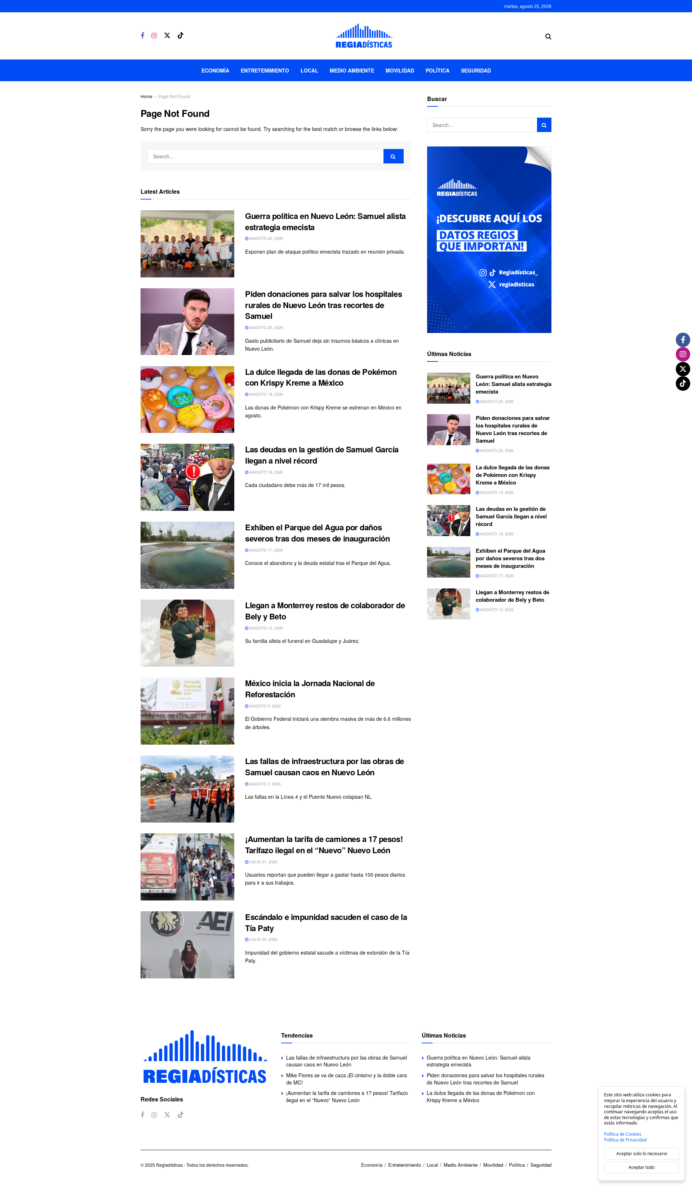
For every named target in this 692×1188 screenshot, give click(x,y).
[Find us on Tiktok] (180, 1115)
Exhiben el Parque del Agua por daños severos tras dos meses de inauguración (317, 532)
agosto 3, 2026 (264, 783)
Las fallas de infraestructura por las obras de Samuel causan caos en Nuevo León (324, 766)
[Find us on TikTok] (180, 35)
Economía (215, 70)
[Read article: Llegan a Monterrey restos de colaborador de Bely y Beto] (187, 633)
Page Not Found (174, 96)
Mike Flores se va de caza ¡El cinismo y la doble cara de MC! (346, 1078)
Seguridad (476, 70)
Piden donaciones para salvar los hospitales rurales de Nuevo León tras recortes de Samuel (323, 305)
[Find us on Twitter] (167, 35)
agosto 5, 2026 (264, 706)
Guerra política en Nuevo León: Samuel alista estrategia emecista (325, 221)
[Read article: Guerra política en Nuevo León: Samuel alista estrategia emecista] (187, 243)
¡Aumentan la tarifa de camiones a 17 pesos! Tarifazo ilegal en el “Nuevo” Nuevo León (324, 844)
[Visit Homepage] (364, 36)
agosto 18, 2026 (265, 472)
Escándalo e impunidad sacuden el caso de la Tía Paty (326, 922)
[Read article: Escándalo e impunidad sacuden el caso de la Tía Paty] (187, 944)
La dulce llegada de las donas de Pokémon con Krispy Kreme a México (320, 377)
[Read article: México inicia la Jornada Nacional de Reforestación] (187, 711)
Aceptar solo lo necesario (641, 1153)
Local (309, 70)
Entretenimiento (265, 70)
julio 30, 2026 (262, 939)
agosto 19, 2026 (265, 394)
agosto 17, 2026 (265, 550)
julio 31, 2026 (262, 861)
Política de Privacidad (625, 1140)
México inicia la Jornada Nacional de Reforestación (309, 688)
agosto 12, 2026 (265, 628)
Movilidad (400, 70)
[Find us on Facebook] (142, 36)
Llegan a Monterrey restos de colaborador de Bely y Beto (325, 610)
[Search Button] (548, 36)
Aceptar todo (642, 1167)
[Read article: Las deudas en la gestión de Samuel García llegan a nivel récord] (187, 477)
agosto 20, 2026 (265, 238)
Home (146, 96)
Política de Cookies (623, 1134)
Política (437, 70)
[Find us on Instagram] (154, 36)
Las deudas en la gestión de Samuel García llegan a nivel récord (322, 454)
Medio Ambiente (352, 70)
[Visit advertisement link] (489, 239)
